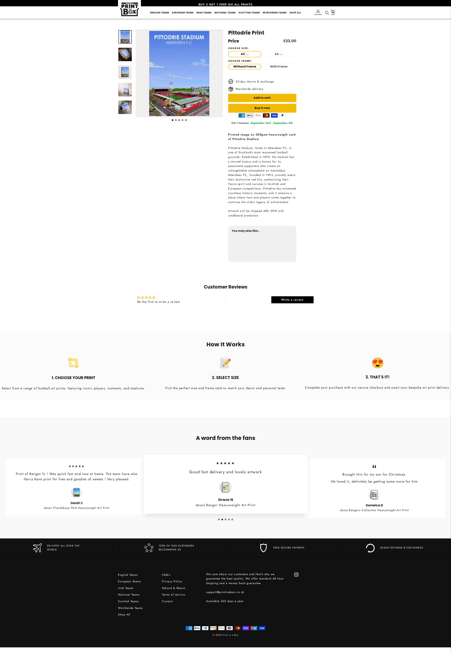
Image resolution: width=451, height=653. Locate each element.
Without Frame (244, 67)
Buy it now (262, 108)
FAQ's (166, 575)
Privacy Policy (172, 581)
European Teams (183, 12)
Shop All (295, 12)
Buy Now (286, 247)
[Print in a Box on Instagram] (296, 574)
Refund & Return (174, 588)
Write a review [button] (292, 300)
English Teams (159, 12)
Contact (167, 601)
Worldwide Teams (275, 12)
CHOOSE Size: (238, 48)
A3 (245, 54)
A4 (279, 54)
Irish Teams (204, 12)
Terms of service (173, 595)
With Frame (279, 67)
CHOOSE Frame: (240, 61)
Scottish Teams (249, 12)
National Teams (225, 12)
